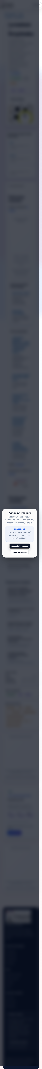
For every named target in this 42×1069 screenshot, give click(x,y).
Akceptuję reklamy (19, 546)
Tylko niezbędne (20, 552)
